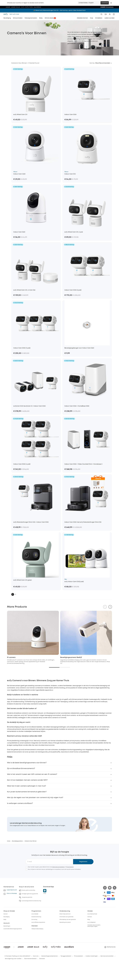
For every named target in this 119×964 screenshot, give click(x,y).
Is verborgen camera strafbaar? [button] (20, 803)
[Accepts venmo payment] (113, 899)
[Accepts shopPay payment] (109, 899)
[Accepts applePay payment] (113, 892)
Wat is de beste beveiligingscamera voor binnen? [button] (27, 762)
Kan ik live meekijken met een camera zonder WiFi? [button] (27, 780)
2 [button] (15, 594)
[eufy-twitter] (114, 888)
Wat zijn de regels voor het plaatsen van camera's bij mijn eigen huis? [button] (35, 797)
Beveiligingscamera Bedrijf (71, 657)
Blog (88, 919)
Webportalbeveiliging (37, 928)
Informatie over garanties (66, 916)
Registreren (83, 861)
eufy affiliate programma (38, 922)
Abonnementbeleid (30, 958)
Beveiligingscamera (17, 841)
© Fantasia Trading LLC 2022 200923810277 (17, 956)
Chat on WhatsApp (12, 893)
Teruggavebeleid (66, 956)
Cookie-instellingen (92, 956)
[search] (101, 14)
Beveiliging (6, 916)
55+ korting (34, 919)
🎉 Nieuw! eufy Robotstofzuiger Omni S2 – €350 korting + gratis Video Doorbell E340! (60, 10)
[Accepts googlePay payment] (109, 895)
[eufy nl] (6, 14)
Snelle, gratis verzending (28, 890)
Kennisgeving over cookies (13, 958)
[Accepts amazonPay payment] (104, 892)
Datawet (42, 958)
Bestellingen (7, 926)
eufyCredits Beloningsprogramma (13, 928)
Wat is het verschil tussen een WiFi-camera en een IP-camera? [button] (32, 774)
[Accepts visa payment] (104, 902)
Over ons (35, 956)
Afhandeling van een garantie (68, 919)
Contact (89, 916)
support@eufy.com (12, 889)
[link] (59, 824)
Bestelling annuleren (65, 922)
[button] (111, 3)
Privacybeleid (78, 956)
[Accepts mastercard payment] (113, 895)
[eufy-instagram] (105, 888)
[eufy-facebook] (110, 888)
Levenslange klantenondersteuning (31, 900)
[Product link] (36, 89)
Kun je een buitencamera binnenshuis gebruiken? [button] (27, 792)
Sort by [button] (92, 63)
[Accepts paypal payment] (104, 899)
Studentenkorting (36, 916)
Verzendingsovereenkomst (49, 956)
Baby (5, 919)
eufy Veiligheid (91, 922)
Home (8, 841)
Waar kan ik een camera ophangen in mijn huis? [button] (26, 786)
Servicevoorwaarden (107, 956)
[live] (105, 14)
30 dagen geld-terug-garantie (30, 893)
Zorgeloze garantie (27, 897)
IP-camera (11, 657)
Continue (105, 2)
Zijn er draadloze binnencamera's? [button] (21, 768)
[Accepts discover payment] (104, 895)
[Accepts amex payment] (109, 892)
